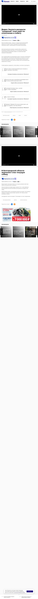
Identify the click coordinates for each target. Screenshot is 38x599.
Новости (12, 1)
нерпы (20, 115)
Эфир (27, 1)
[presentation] (1, 131)
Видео (17, 1)
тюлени (25, 115)
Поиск (34, 1)
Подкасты (22, 1)
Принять (29, 591)
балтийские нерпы (6, 115)
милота (14, 115)
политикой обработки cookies (19, 592)
